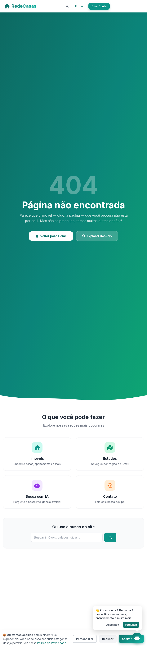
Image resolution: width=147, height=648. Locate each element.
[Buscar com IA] (67, 6)
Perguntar (131, 624)
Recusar (108, 639)
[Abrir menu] (138, 6)
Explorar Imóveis (99, 236)
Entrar (79, 6)
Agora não (112, 624)
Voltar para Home (53, 236)
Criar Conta (99, 6)
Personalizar (84, 639)
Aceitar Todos (131, 639)
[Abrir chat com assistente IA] (137, 638)
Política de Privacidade (51, 643)
